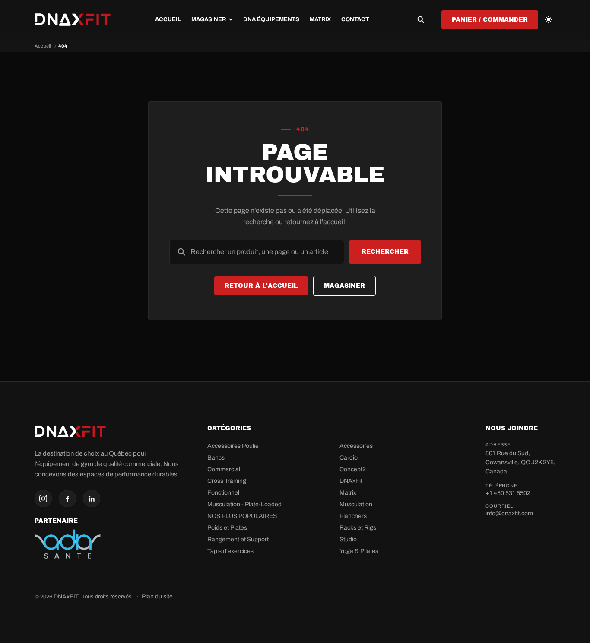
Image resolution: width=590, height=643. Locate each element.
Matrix (320, 19)
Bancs (216, 457)
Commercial (223, 469)
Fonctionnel (223, 492)
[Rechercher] (421, 19)
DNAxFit (350, 481)
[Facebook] (67, 498)
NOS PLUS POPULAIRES (242, 516)
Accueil (168, 19)
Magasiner (344, 286)
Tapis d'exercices (230, 551)
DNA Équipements (271, 19)
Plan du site (157, 596)
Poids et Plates (227, 527)
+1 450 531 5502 (507, 493)
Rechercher (385, 251)
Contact (355, 19)
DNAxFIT (66, 596)
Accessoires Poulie (233, 446)
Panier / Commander (490, 19)
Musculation (355, 504)
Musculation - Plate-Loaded (244, 504)
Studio (348, 539)
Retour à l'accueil (261, 286)
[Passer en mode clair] (548, 19)
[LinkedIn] (91, 498)
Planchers (353, 516)
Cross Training (226, 481)
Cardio (348, 457)
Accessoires (356, 446)
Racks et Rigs (357, 527)
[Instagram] (43, 498)
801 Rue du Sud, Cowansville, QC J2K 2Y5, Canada (520, 462)
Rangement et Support (238, 539)
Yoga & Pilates (358, 551)
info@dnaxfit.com (509, 513)
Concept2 (352, 469)
